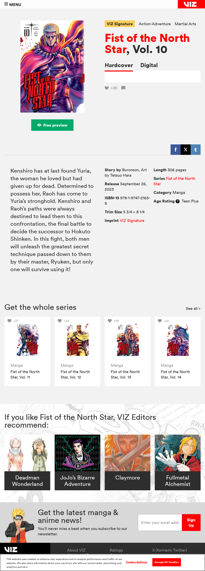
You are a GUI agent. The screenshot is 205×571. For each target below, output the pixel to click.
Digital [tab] (149, 64)
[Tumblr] (196, 149)
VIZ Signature (120, 23)
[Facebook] (176, 149)
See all (193, 308)
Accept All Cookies (167, 562)
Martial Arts (185, 24)
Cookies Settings (136, 562)
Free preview (55, 125)
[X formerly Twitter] (186, 149)
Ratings (116, 550)
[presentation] (27, 340)
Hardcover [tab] (119, 64)
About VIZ (76, 550)
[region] (102, 562)
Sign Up (191, 522)
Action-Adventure (155, 24)
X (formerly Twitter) (169, 550)
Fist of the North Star (147, 43)
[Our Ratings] (178, 201)
